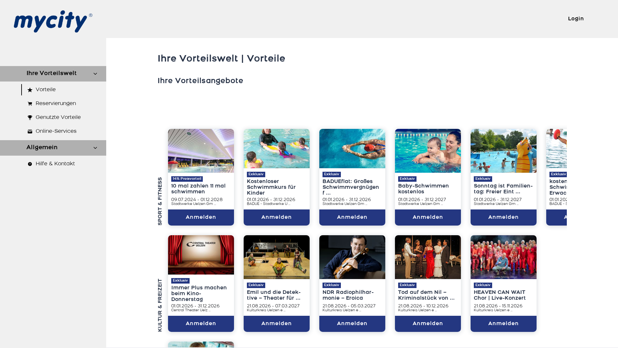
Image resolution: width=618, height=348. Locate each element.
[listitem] (53, 90)
